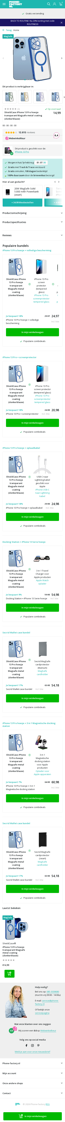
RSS (48, 1104)
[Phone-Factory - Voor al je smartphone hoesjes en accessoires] (21, 4)
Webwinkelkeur (48, 1030)
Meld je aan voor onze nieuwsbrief (32, 1051)
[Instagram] (32, 1046)
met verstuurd (26, 167)
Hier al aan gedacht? (13, 181)
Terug (8, 30)
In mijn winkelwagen (35, 1116)
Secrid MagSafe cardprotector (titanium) (42, 664)
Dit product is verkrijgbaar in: (18, 86)
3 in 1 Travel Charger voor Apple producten (42, 574)
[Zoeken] (49, 4)
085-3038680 (53, 991)
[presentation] (3, 58)
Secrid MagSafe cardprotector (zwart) (42, 855)
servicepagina (42, 1012)
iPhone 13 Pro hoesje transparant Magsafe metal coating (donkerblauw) (13, 951)
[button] (25, 79)
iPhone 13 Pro (22, 151)
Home (16, 30)
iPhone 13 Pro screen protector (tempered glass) (41, 286)
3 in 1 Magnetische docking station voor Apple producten (42, 761)
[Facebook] (26, 1046)
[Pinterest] (38, 1046)
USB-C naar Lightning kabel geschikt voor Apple (42, 481)
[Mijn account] (54, 4)
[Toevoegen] (9, 974)
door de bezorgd (29, 175)
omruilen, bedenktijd (27, 171)
